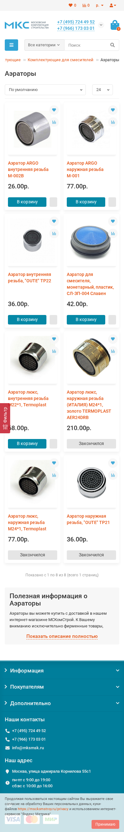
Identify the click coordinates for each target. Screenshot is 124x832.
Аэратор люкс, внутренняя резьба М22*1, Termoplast (28, 398)
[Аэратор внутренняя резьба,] (32, 240)
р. (98, 5)
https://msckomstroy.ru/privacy (43, 809)
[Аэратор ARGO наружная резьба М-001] (91, 129)
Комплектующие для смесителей (60, 59)
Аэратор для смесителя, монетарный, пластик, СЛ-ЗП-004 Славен (90, 284)
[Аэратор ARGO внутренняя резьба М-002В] (32, 129)
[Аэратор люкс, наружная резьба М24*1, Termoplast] (32, 482)
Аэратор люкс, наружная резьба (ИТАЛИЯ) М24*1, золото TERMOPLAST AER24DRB (89, 405)
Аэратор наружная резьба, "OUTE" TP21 (88, 519)
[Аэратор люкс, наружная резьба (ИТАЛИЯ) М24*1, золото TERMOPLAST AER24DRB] (91, 358)
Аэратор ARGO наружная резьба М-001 (85, 169)
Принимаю (105, 824)
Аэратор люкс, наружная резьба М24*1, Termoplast (27, 522)
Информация (27, 670)
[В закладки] (54, 110)
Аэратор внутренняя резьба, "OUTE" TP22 (29, 277)
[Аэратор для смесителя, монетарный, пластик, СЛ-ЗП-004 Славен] (91, 240)
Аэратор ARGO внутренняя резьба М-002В (28, 169)
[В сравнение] (54, 122)
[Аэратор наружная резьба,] (91, 482)
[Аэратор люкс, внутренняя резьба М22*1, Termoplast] (32, 358)
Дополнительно (30, 703)
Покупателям (27, 687)
